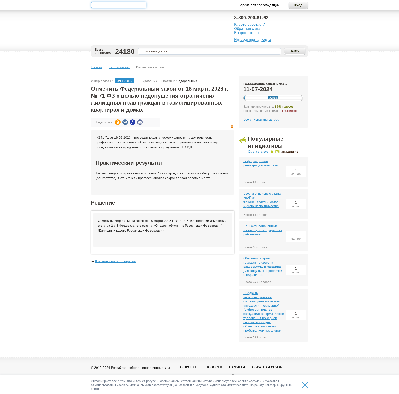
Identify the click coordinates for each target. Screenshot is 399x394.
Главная (96, 67)
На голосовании (119, 67)
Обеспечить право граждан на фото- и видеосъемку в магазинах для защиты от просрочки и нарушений (262, 266)
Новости (214, 367)
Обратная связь (247, 29)
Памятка (237, 367)
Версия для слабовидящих (259, 5)
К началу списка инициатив (115, 261)
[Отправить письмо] (140, 122)
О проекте (189, 367)
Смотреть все (258, 151)
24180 (125, 51)
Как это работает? (249, 24)
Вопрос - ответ (246, 33)
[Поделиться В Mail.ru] (132, 122)
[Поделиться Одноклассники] (117, 122)
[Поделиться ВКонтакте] (125, 122)
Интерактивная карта (252, 39)
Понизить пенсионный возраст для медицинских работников (262, 230)
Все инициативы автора (261, 119)
